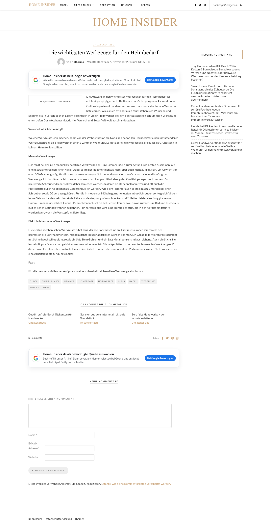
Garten (145, 5)
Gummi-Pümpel (51, 281)
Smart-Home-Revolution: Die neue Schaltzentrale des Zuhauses (212, 87)
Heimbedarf (86, 281)
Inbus (121, 281)
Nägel (133, 281)
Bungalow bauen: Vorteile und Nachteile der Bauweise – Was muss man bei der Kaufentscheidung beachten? (216, 74)
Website (33, 457)
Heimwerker (105, 281)
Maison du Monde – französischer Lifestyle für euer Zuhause (215, 133)
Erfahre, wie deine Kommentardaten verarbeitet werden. (136, 483)
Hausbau (126, 5)
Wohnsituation (40, 287)
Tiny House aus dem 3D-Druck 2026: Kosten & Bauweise (213, 67)
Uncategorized (104, 44)
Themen (80, 518)
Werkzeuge (148, 281)
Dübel (33, 281)
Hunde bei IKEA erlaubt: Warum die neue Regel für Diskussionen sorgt (216, 127)
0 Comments (35, 337)
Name (32, 435)
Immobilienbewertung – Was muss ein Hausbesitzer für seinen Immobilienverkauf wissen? (214, 116)
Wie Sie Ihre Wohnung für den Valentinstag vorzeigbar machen (216, 149)
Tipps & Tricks (82, 5)
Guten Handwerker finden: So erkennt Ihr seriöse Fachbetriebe (216, 107)
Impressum (35, 518)
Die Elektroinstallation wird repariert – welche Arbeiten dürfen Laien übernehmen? (212, 94)
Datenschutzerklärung (58, 518)
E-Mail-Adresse (33, 446)
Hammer (69, 281)
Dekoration (107, 5)
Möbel (64, 5)
